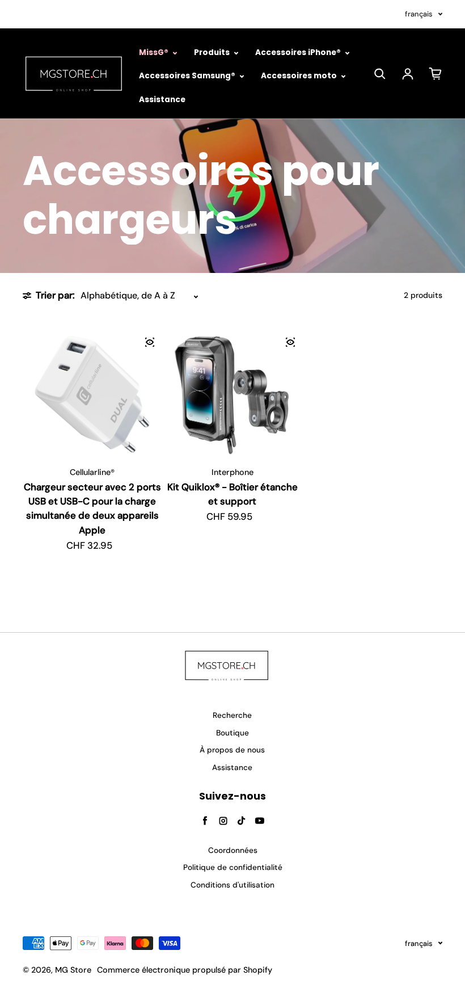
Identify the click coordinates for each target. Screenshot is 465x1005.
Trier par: (55, 295)
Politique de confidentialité (232, 867)
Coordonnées (232, 850)
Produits (212, 52)
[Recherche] (380, 74)
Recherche (232, 715)
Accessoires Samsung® (188, 75)
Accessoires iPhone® (299, 52)
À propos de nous (232, 750)
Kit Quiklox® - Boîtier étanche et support (232, 494)
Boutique (232, 733)
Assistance (162, 99)
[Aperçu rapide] (150, 342)
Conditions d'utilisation (232, 885)
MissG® (154, 52)
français (419, 14)
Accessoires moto (300, 75)
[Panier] (435, 74)
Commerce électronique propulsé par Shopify (184, 970)
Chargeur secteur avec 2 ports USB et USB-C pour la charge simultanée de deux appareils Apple (92, 508)
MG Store (73, 970)
